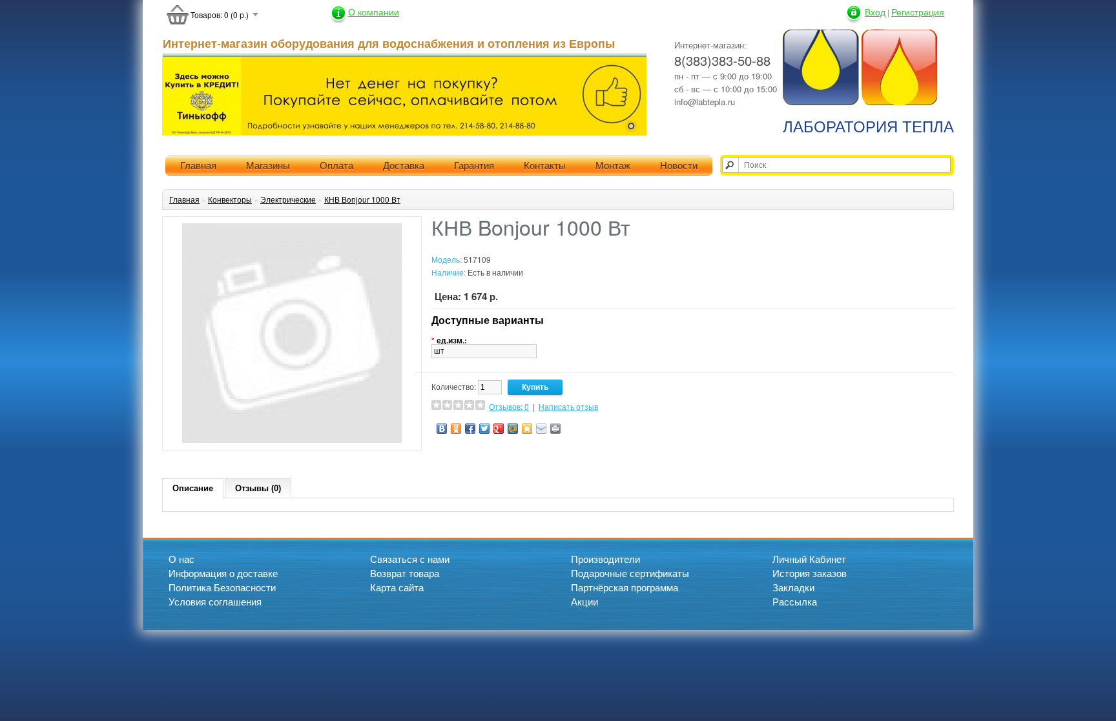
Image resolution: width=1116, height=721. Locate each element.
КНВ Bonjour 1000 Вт (362, 199)
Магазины (268, 165)
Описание (192, 488)
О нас (181, 558)
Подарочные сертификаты (630, 573)
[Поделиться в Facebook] (470, 428)
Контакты (545, 165)
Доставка (403, 165)
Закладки (793, 587)
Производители (605, 558)
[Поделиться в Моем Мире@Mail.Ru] (513, 428)
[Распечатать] (555, 428)
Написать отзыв (568, 406)
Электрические (288, 199)
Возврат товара (404, 573)
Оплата (336, 165)
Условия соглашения (215, 601)
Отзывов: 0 (509, 406)
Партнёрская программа (624, 587)
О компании (373, 11)
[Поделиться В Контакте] (442, 428)
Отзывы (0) (258, 488)
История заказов (809, 573)
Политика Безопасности (222, 587)
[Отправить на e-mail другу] (541, 428)
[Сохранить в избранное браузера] (527, 428)
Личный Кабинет (809, 558)
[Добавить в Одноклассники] (456, 428)
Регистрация (917, 11)
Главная (198, 165)
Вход (875, 11)
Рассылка (794, 601)
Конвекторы (230, 199)
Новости (679, 165)
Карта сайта (397, 587)
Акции (584, 601)
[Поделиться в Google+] (498, 428)
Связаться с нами (410, 558)
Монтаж (612, 165)
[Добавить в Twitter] (484, 428)
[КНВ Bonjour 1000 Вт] (292, 439)
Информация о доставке (223, 573)
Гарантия (474, 165)
